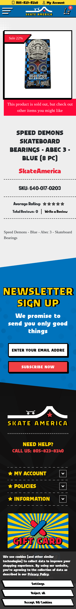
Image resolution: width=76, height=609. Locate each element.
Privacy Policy (38, 574)
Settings (38, 583)
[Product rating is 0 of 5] (53, 203)
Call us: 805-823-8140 (38, 450)
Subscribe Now (38, 367)
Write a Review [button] (56, 211)
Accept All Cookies (38, 602)
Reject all (38, 592)
